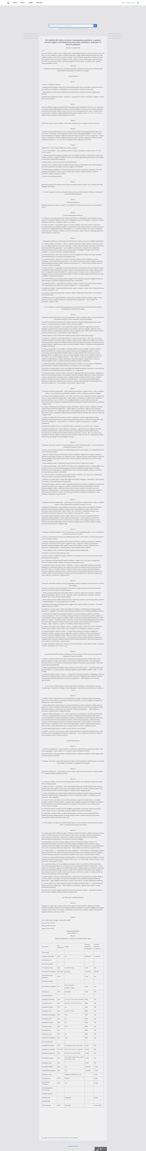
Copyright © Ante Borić (73, 1146)
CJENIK (30, 2)
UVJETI (23, 2)
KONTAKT (39, 2)
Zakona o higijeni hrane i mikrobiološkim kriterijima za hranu (74, 53)
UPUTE (15, 2)
